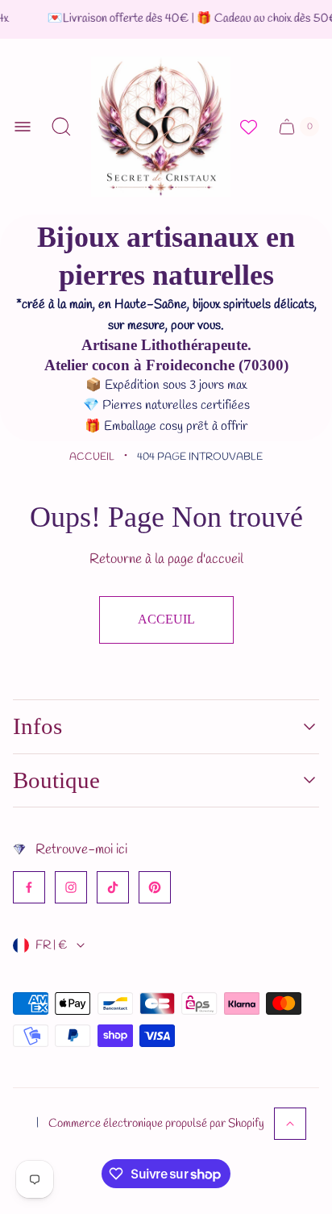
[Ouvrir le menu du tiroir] (22, 126)
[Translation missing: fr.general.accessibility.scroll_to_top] (290, 1124)
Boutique (56, 780)
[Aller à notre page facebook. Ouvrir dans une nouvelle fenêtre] (29, 887)
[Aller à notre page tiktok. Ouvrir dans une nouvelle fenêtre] (113, 887)
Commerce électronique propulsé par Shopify (156, 1124)
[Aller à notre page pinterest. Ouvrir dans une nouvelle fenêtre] (155, 887)
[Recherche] (61, 126)
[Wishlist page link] (248, 127)
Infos (37, 726)
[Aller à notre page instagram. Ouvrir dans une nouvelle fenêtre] (71, 887)
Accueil (91, 457)
